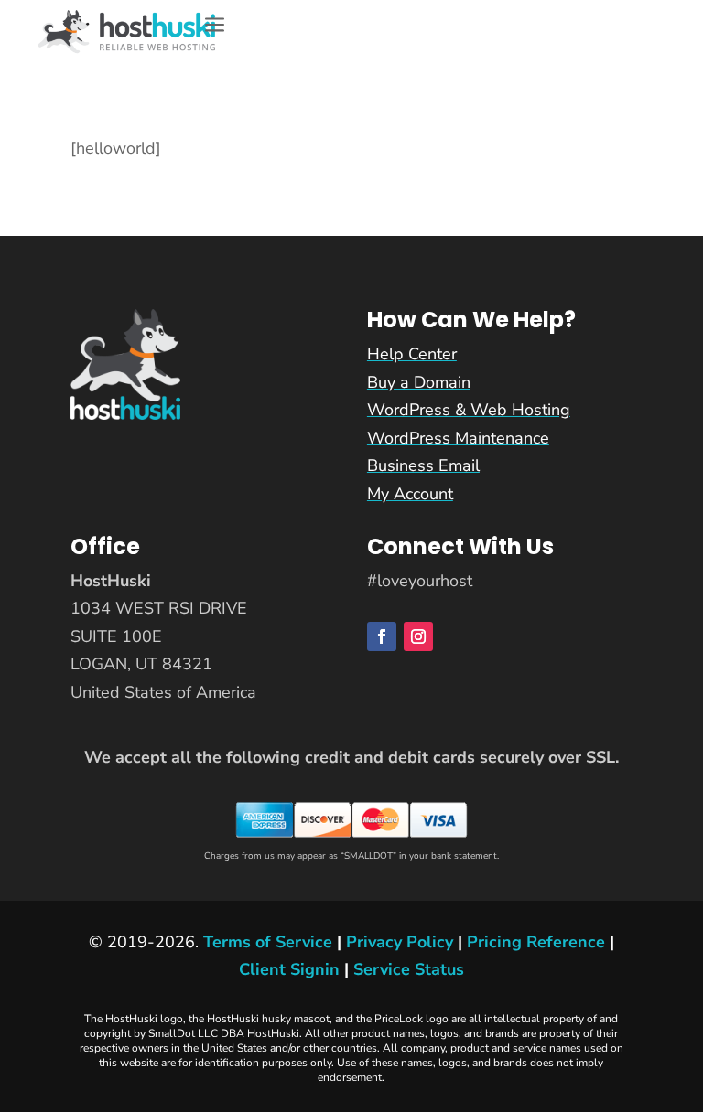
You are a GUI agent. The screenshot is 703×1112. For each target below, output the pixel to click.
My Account (410, 494)
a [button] (215, 26)
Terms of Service (267, 942)
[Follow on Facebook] (381, 636)
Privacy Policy (399, 942)
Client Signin (289, 969)
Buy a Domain (418, 382)
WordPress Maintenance (458, 438)
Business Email (423, 465)
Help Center (412, 354)
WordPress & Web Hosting (468, 410)
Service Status (408, 969)
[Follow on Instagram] (418, 636)
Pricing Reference (536, 942)
